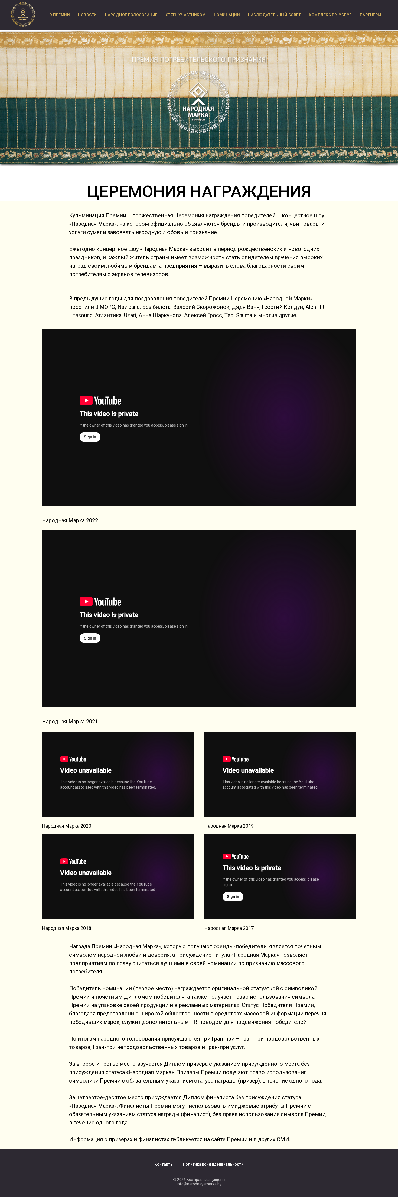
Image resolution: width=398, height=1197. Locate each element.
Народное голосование (131, 15)
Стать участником (186, 15)
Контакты (164, 1164)
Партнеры (370, 15)
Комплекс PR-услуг (330, 15)
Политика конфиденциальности (213, 1164)
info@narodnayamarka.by (199, 1184)
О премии (59, 15)
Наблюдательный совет (274, 15)
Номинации (227, 15)
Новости (87, 15)
